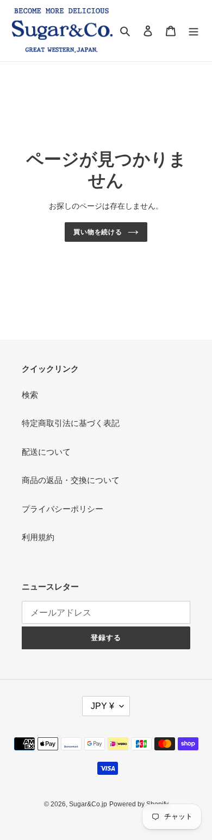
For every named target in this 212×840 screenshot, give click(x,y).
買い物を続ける (98, 232)
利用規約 (38, 537)
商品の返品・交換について (71, 480)
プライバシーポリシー (62, 508)
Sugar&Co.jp (88, 804)
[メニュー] (193, 30)
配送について (46, 451)
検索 (30, 394)
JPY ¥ (102, 706)
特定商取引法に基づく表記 (71, 423)
